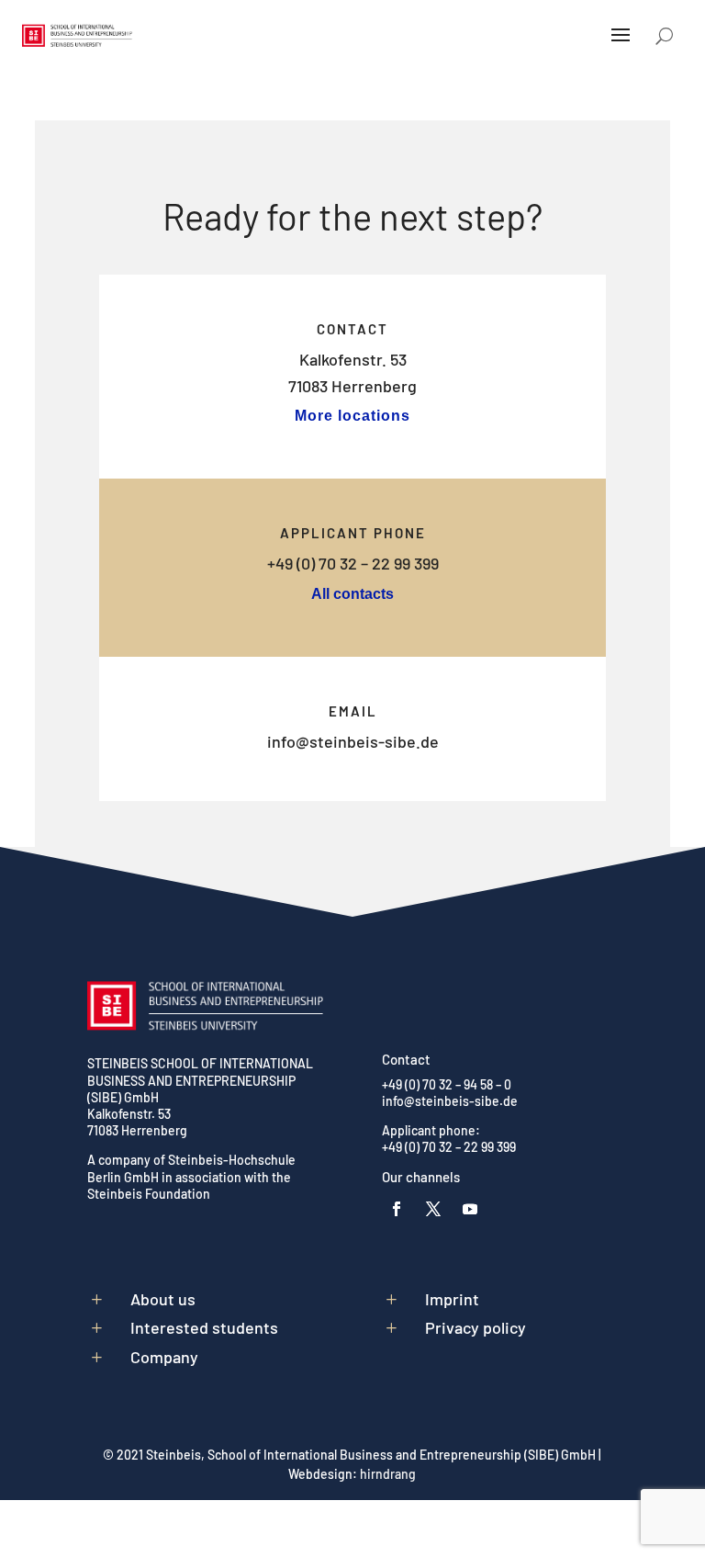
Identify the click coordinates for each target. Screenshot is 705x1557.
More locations (352, 415)
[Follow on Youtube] (470, 1209)
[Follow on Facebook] (396, 1209)
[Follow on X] (433, 1209)
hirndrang (388, 1474)
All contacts (352, 594)
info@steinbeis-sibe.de (353, 741)
